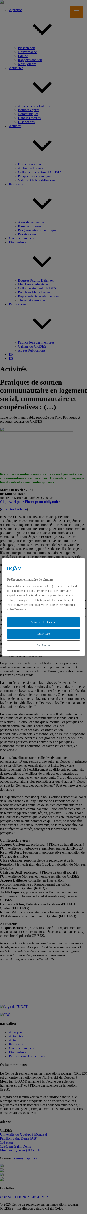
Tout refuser (43, 633)
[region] (43, 607)
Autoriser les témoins (43, 622)
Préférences (43, 645)
